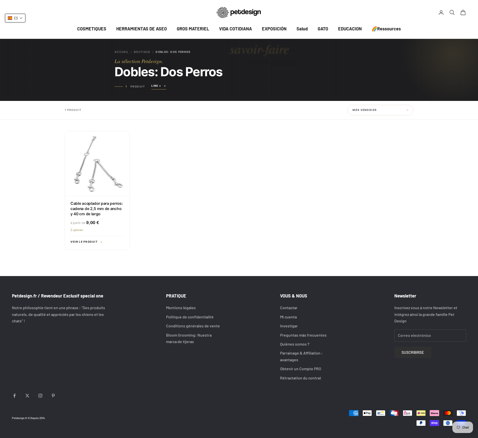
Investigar (289, 325)
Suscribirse (413, 352)
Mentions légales (181, 307)
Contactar (289, 307)
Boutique (142, 52)
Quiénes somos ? (294, 344)
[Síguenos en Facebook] (14, 395)
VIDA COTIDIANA (235, 28)
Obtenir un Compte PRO (300, 368)
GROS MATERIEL (193, 28)
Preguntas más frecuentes (303, 335)
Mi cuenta (288, 316)
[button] (15, 18)
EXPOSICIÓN (274, 28)
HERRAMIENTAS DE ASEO (141, 28)
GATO (323, 28)
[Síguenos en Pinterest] (53, 395)
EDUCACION (350, 28)
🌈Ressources (386, 28)
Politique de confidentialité (190, 316)
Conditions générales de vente (193, 325)
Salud (302, 28)
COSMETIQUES (91, 28)
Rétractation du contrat (300, 377)
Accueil (122, 52)
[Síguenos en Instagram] (40, 395)
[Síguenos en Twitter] (27, 395)
